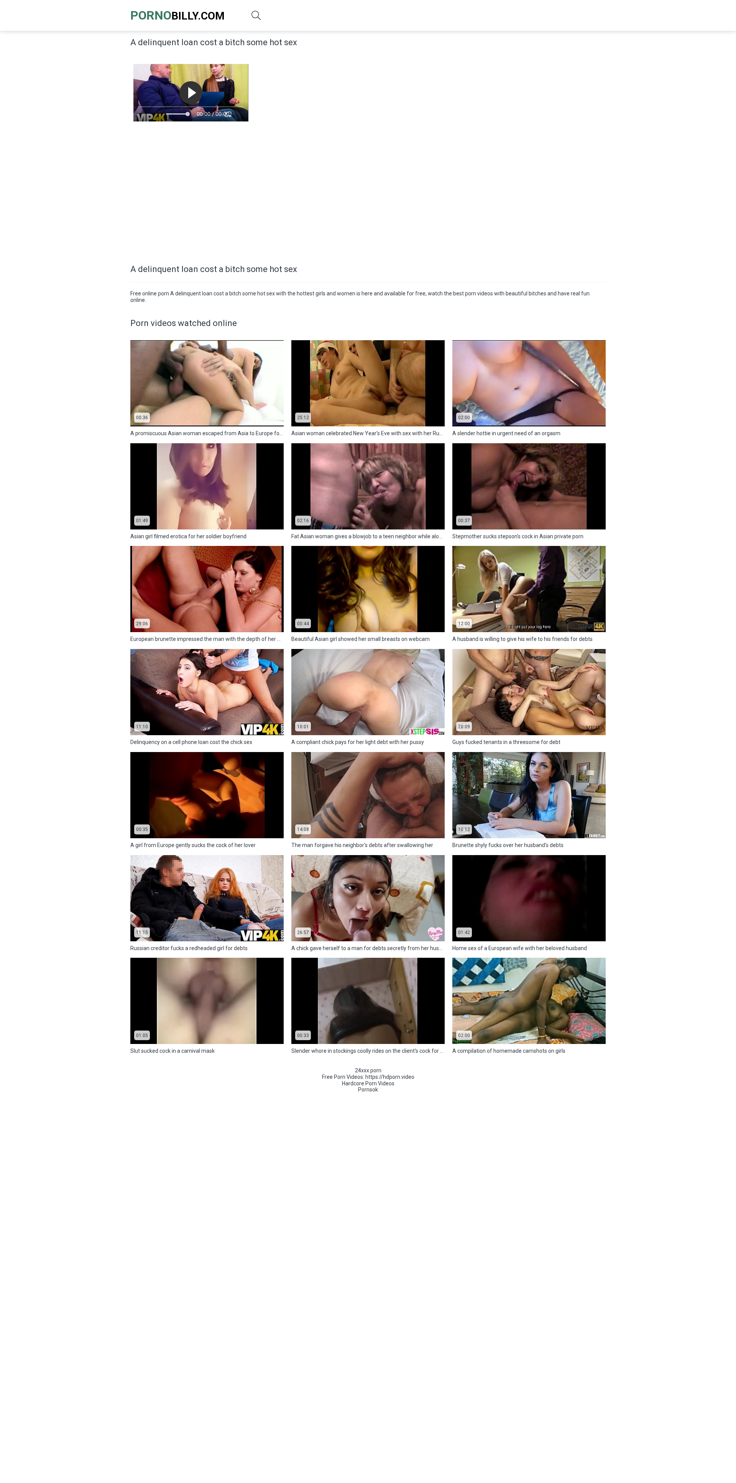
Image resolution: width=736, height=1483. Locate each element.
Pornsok (368, 1089)
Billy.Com (177, 15)
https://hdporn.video (389, 1077)
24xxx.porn (368, 1070)
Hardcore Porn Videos (368, 1083)
